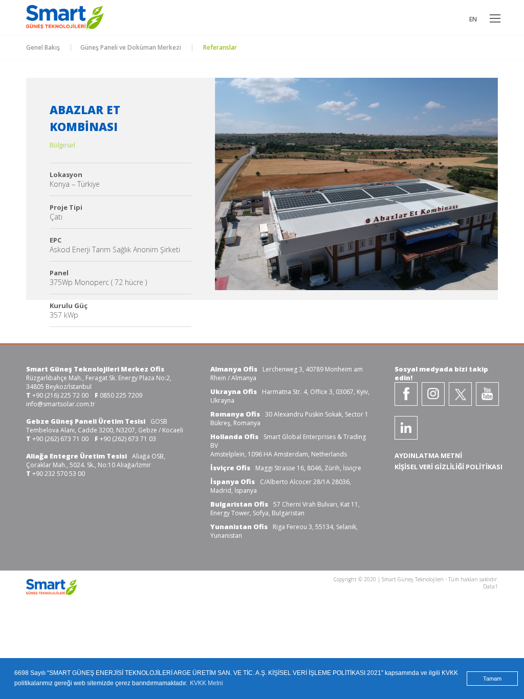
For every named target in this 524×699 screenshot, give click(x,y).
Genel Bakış (43, 47)
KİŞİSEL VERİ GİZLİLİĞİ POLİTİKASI (449, 466)
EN (473, 19)
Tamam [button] (492, 678)
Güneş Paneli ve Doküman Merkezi (130, 47)
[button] (235, 191)
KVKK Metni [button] (206, 683)
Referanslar (219, 47)
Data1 (490, 586)
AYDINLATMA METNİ (428, 455)
